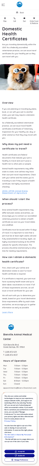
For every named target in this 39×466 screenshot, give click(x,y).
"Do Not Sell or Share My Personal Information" (17, 436)
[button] (3, 5)
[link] (19, 4)
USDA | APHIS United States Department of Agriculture (15, 192)
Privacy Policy (10, 421)
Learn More (7, 312)
